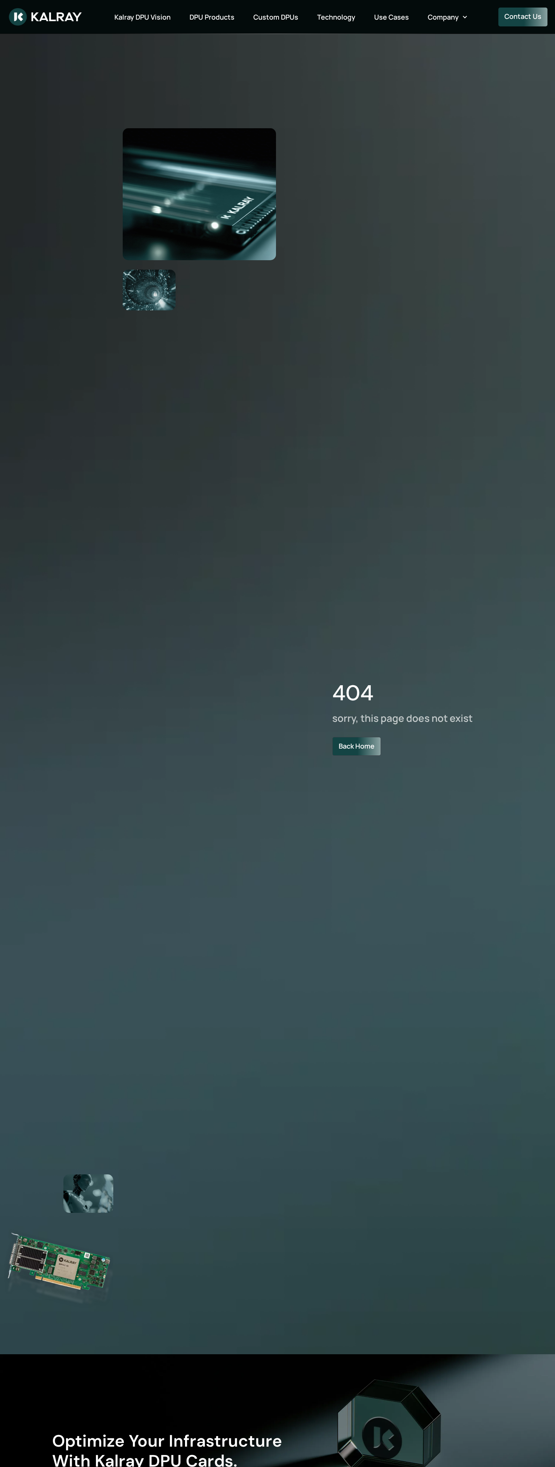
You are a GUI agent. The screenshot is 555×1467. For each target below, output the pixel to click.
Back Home (357, 745)
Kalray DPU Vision (142, 16)
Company (443, 16)
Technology (336, 16)
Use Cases (391, 16)
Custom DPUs (275, 16)
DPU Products (212, 16)
